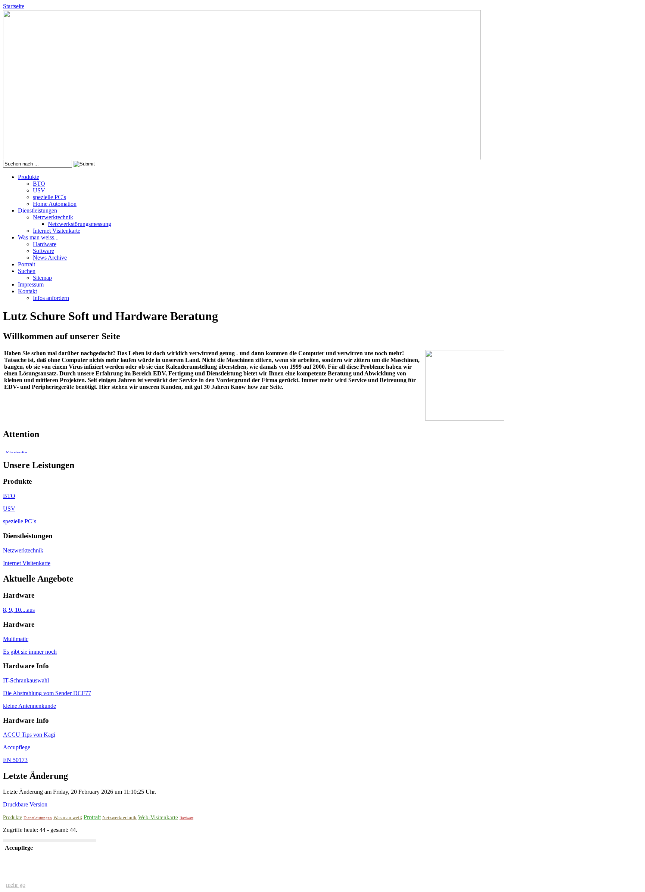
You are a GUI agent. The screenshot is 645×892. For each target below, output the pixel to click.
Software (43, 251)
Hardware (44, 244)
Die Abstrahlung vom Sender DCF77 (47, 693)
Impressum (31, 284)
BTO (39, 183)
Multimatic (15, 639)
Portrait (26, 264)
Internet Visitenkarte (56, 230)
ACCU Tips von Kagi (29, 734)
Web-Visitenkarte (158, 817)
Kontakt (27, 291)
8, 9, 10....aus (19, 610)
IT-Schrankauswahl (26, 680)
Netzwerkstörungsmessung (79, 224)
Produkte (28, 177)
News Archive (50, 257)
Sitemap (42, 278)
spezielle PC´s (49, 197)
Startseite (13, 6)
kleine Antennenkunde (29, 706)
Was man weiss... (38, 237)
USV (39, 190)
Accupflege (16, 747)
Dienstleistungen (37, 210)
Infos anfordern (51, 298)
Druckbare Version (25, 804)
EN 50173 (15, 760)
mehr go (15, 885)
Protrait (92, 817)
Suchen (26, 271)
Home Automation (55, 204)
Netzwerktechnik (53, 217)
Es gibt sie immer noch (30, 651)
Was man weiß (67, 817)
